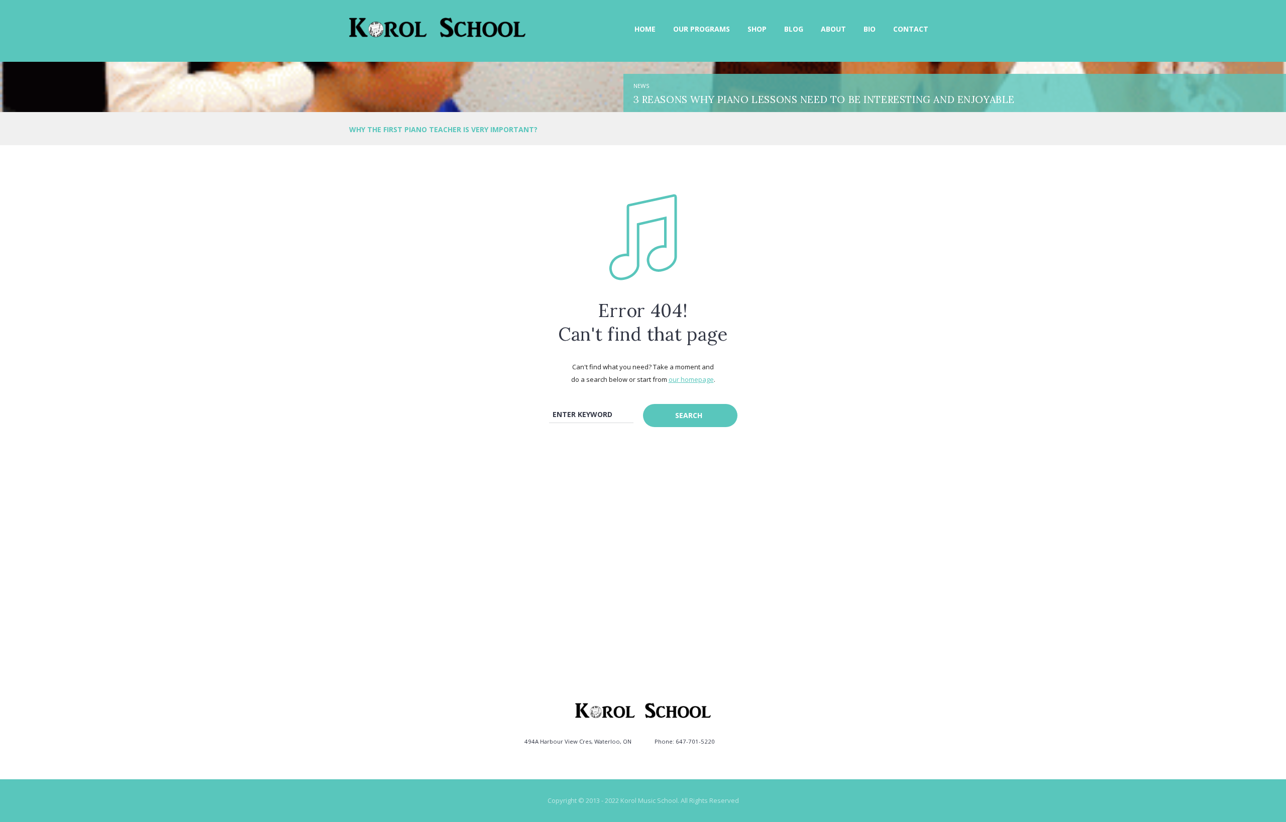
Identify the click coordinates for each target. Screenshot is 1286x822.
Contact (910, 29)
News (641, 85)
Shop (757, 29)
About (833, 29)
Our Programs (701, 29)
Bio (870, 29)
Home (645, 29)
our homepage (691, 379)
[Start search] (690, 415)
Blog (793, 29)
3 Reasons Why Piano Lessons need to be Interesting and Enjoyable (824, 99)
